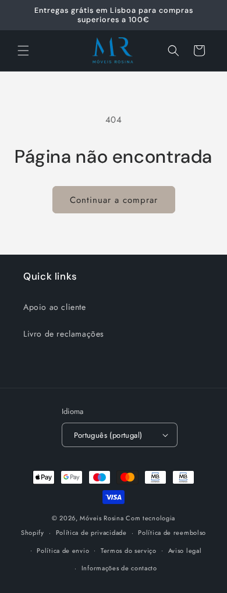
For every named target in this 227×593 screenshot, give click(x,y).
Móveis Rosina (101, 518)
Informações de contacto (119, 568)
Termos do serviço (129, 550)
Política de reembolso (172, 532)
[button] (23, 50)
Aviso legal (185, 550)
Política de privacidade (91, 532)
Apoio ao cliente (54, 307)
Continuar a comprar (114, 200)
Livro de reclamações (63, 334)
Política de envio (63, 550)
